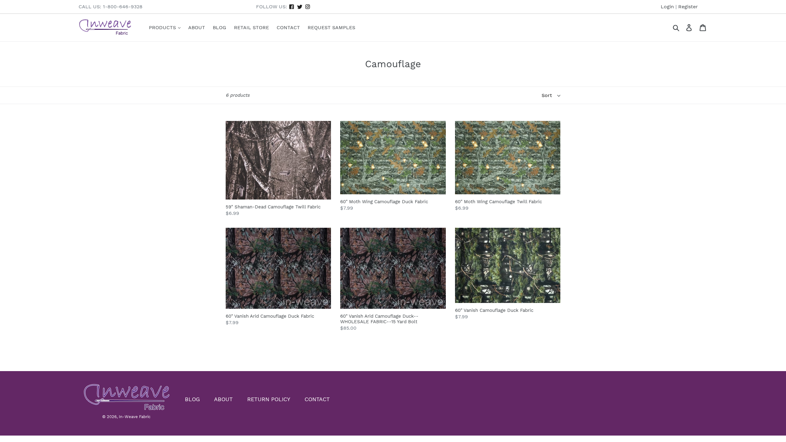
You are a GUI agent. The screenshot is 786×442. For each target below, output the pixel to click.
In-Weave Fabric (134, 416)
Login (667, 7)
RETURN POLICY (268, 399)
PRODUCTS (163, 27)
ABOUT (223, 399)
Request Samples (331, 27)
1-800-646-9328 (122, 7)
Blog (219, 27)
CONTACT (317, 399)
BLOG (192, 399)
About (196, 27)
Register (688, 7)
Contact (288, 27)
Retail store (251, 27)
